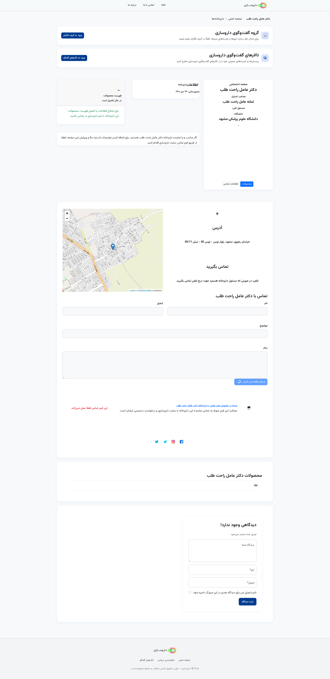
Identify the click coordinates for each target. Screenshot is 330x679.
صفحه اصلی (235, 19)
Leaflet (132, 290)
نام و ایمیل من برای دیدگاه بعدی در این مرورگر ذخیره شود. (224, 593)
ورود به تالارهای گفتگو (74, 58)
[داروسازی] (255, 5)
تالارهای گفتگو (147, 660)
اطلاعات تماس (230, 184)
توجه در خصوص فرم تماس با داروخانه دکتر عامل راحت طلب (206, 406)
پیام (265, 348)
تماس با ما (148, 5)
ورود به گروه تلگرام (72, 35)
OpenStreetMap (145, 290)
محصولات (247, 184)
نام (265, 303)
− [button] (67, 218)
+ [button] (67, 213)
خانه (163, 5)
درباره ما (132, 5)
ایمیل (160, 303)
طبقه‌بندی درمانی (166, 660)
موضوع (263, 326)
